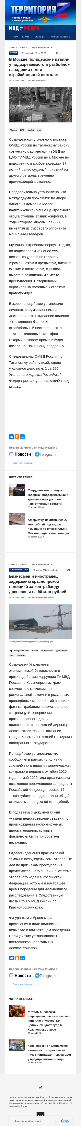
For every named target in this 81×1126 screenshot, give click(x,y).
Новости (14, 37)
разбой (31, 130)
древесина (61, 650)
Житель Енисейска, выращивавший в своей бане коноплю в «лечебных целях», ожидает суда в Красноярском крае (49, 1020)
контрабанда (47, 650)
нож (39, 130)
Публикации (39, 37)
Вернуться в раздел (22, 463)
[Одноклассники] (17, 436)
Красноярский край (19, 650)
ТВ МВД (25, 37)
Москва (13, 130)
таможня (21, 655)
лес (12, 655)
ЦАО (22, 130)
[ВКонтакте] (11, 436)
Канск (35, 650)
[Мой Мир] (22, 436)
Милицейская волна (60, 37)
